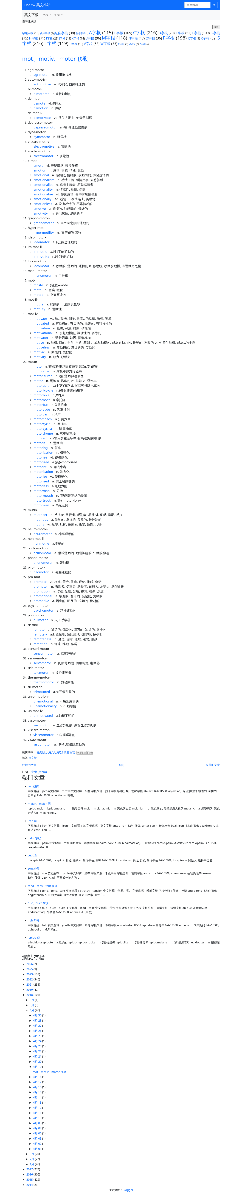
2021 (29, 984)
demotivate (42, 118)
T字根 (50, 43)
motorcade (41, 409)
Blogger (128, 1190)
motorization (43, 472)
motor (38, 381)
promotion (41, 591)
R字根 (205, 38)
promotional (42, 596)
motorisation (43, 452)
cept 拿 (32, 855)
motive (38, 342)
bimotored (41, 94)
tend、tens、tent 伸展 (42, 886)
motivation (41, 328)
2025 (29, 969)
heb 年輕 (33, 920)
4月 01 (37, 1149)
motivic (39, 352)
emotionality (43, 189)
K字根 (75, 38)
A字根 (95, 32)
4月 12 (37, 1108)
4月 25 (37, 1036)
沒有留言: (70, 752)
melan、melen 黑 (39, 804)
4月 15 (37, 1092)
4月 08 (37, 1123)
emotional (41, 175)
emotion (39, 170)
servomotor (42, 663)
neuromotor (42, 534)
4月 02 (37, 1144)
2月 (32, 1159)
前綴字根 (45, 33)
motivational (43, 333)
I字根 (49, 38)
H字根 (33, 38)
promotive (41, 601)
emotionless (42, 204)
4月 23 (37, 1046)
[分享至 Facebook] (88, 753)
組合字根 (61, 32)
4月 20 (37, 1062)
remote (38, 629)
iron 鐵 (32, 821)
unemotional (43, 701)
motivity (39, 357)
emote (38, 165)
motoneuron (42, 376)
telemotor (41, 672)
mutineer (40, 515)
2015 (29, 1180)
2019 (29, 990)
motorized (41, 481)
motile (38, 304)
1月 (32, 1164)
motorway (41, 505)
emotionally (42, 199)
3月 (32, 1154)
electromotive (43, 146)
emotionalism (43, 180)
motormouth (43, 495)
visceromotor (43, 735)
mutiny (38, 524)
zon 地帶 (33, 868)
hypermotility (43, 232)
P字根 (169, 38)
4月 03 (37, 1138)
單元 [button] (57, 15)
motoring (40, 448)
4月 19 (37, 1067)
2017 (29, 1169)
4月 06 (37, 1133)
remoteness (42, 639)
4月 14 (37, 1097)
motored (40, 438)
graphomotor (43, 223)
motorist (40, 467)
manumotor (42, 275)
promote (40, 582)
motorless (41, 486)
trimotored (41, 692)
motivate (40, 318)
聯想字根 (80, 33)
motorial (39, 443)
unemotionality (45, 706)
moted (38, 295)
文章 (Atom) (39, 772)
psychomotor (43, 610)
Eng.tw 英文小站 (37, 4)
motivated (41, 323)
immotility (41, 256)
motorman (41, 491)
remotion (40, 644)
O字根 (150, 38)
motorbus (40, 405)
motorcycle (41, 424)
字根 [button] (46, 15)
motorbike (41, 395)
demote (39, 103)
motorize (40, 476)
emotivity (41, 213)
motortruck (42, 500)
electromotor (43, 156)
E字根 (180, 32)
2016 (29, 1174)
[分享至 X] (85, 753)
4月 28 (37, 1020)
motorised (41, 462)
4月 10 (37, 1118)
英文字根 (31, 14)
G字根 (215, 32)
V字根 (88, 43)
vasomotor (41, 725)
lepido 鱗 (34, 938)
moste (38, 285)
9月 (32, 1000)
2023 (29, 974)
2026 (29, 964)
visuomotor (42, 744)
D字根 (163, 32)
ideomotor (41, 242)
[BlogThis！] (81, 753)
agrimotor (41, 74)
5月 (32, 1005)
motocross (41, 371)
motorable (41, 385)
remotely (40, 634)
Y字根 (132, 44)
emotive (39, 208)
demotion (40, 108)
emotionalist (43, 184)
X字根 (121, 44)
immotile (40, 251)
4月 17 (37, 1082)
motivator (40, 338)
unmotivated (43, 715)
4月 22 (37, 1051)
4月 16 (37, 1087)
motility (39, 309)
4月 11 (37, 1113)
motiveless (41, 347)
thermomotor (43, 682)
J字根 (62, 38)
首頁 (121, 765)
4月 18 (37, 1077)
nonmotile (41, 543)
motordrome (43, 433)
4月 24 (37, 1041)
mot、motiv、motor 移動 (55, 58)
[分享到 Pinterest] (91, 753)
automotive (42, 84)
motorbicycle (43, 390)
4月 (32, 1010)
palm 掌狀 (34, 838)
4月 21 (37, 1056)
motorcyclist (42, 428)
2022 (29, 979)
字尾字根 (28, 33)
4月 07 (37, 1128)
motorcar (40, 414)
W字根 (105, 43)
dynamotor (41, 137)
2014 (29, 1185)
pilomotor (41, 572)
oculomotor (42, 553)
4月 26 (37, 1031)
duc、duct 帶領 (38, 903)
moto (37, 366)
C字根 (139, 32)
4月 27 (37, 1026)
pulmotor (40, 620)
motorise (40, 457)
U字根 (73, 44)
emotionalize (43, 194)
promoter (40, 586)
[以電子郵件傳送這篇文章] (78, 753)
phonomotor (43, 562)
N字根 (133, 38)
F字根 (196, 32)
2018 (29, 995)
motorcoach (42, 419)
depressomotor (45, 127)
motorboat (41, 400)
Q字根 (192, 38)
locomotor (41, 266)
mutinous (40, 519)
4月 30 (37, 1015)
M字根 (108, 38)
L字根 (90, 38)
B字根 (118, 32)
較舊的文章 (213, 765)
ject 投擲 (33, 786)
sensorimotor (43, 653)
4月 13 (37, 1102)
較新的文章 (29, 765)
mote (37, 290)
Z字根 (142, 44)
